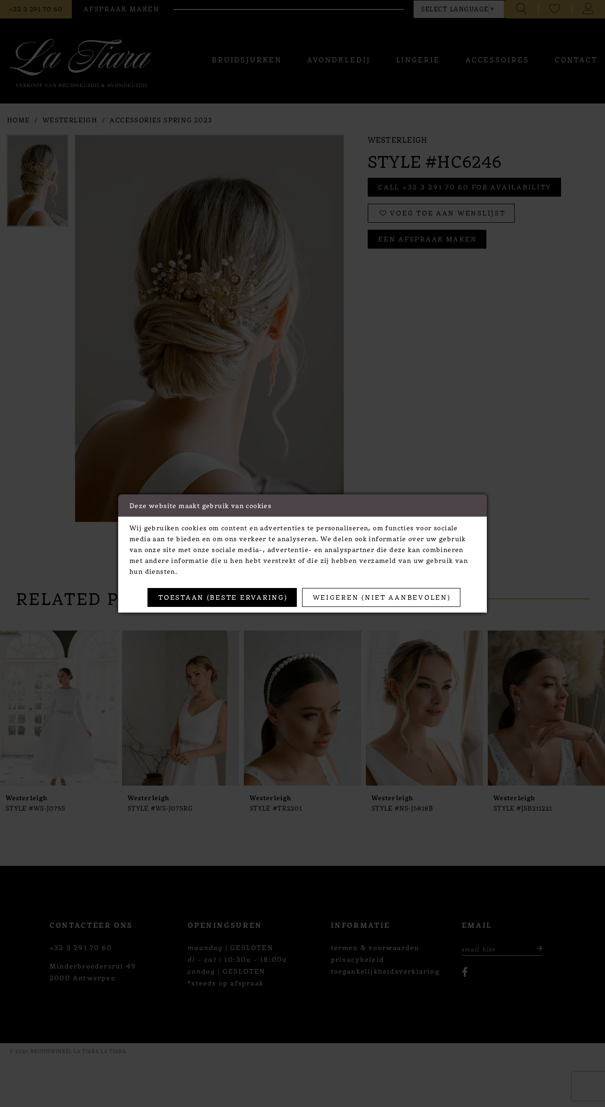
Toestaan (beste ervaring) (222, 597)
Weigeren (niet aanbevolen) (382, 597)
